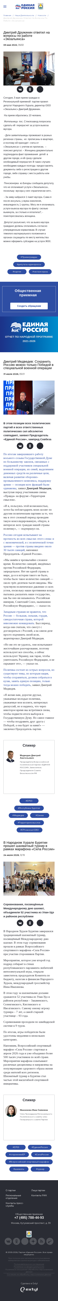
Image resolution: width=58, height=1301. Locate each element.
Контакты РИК (39, 1195)
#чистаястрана (40, 271)
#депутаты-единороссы (29, 264)
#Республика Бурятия (29, 808)
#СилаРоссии (42, 1154)
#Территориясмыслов (29, 822)
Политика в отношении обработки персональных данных (29, 1270)
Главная (7, 15)
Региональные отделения (13, 1196)
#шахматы (19, 1169)
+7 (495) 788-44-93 (29, 1218)
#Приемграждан (29, 257)
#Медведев (18, 815)
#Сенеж (40, 815)
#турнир (40, 1169)
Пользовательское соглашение (29, 1264)
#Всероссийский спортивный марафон (29, 1162)
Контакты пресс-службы (14, 1204)
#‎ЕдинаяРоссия (40, 1147)
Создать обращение (29, 306)
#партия (17, 271)
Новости (42, 15)
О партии (11, 1190)
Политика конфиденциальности (29, 1267)
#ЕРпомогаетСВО (29, 830)
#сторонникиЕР (17, 1154)
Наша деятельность (24, 15)
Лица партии (38, 1190)
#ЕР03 (29, 801)
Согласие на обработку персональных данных (29, 1274)
